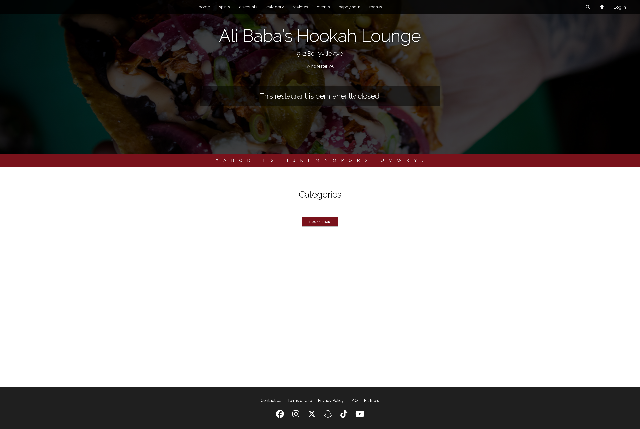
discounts (248, 6)
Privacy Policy (331, 400)
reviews (300, 6)
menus (376, 6)
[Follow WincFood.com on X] (312, 415)
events (323, 6)
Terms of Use (300, 400)
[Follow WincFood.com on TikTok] (344, 415)
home (204, 6)
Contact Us (271, 400)
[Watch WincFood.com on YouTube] (360, 415)
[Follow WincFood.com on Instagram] (296, 415)
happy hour (349, 6)
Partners (371, 400)
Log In (620, 7)
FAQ (354, 400)
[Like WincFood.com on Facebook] (280, 415)
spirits (224, 6)
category (275, 6)
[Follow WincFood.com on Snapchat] (328, 415)
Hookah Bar (320, 222)
